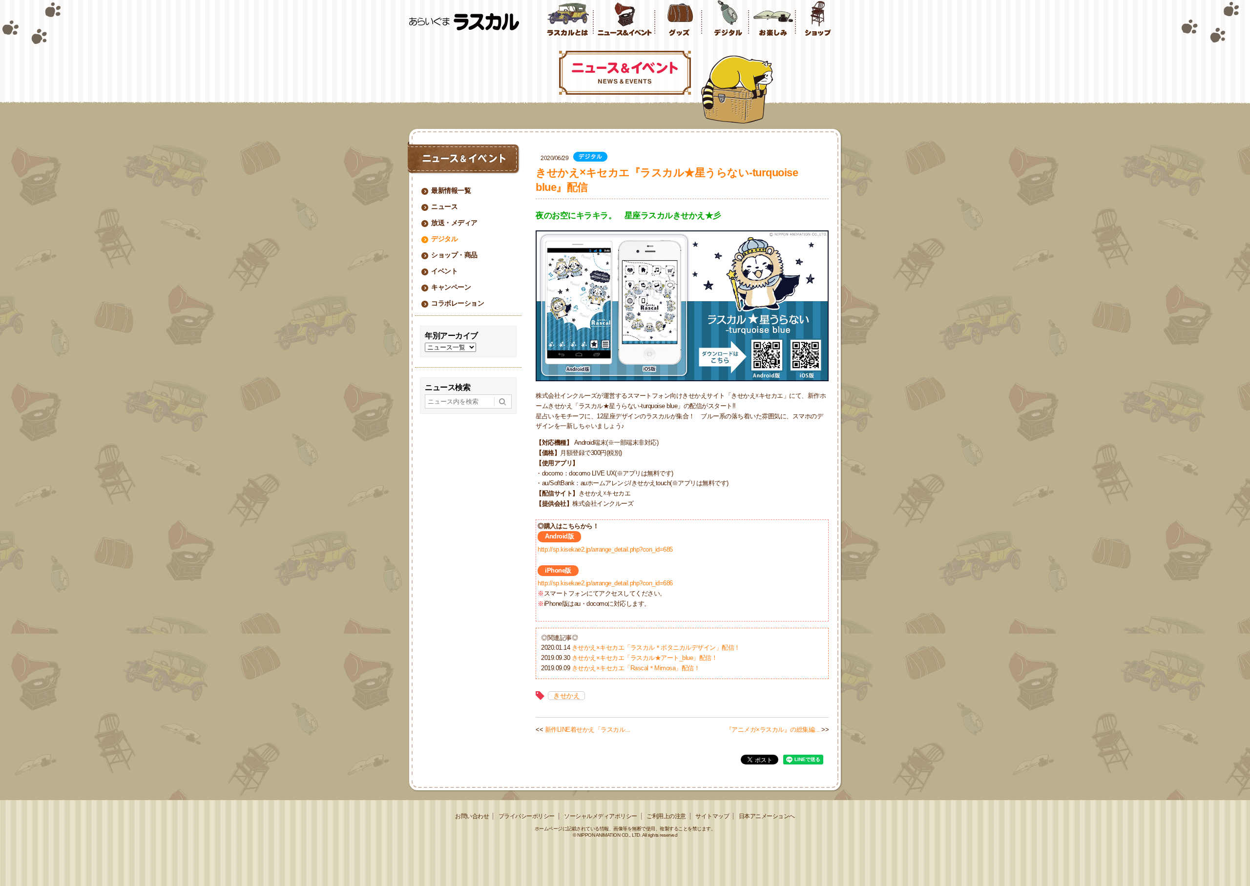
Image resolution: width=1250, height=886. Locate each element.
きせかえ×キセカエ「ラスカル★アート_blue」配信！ (645, 657)
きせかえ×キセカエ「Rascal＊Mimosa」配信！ (636, 668)
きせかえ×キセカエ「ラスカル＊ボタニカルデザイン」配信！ (656, 647)
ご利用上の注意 (666, 816)
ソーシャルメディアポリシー (600, 816)
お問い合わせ (472, 816)
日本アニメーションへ (767, 816)
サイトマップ (712, 816)
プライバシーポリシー (527, 816)
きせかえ (566, 696)
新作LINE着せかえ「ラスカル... (587, 729)
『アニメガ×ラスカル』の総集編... (773, 729)
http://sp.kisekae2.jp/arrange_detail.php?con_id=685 (605, 549)
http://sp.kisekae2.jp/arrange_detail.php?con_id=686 (605, 583)
